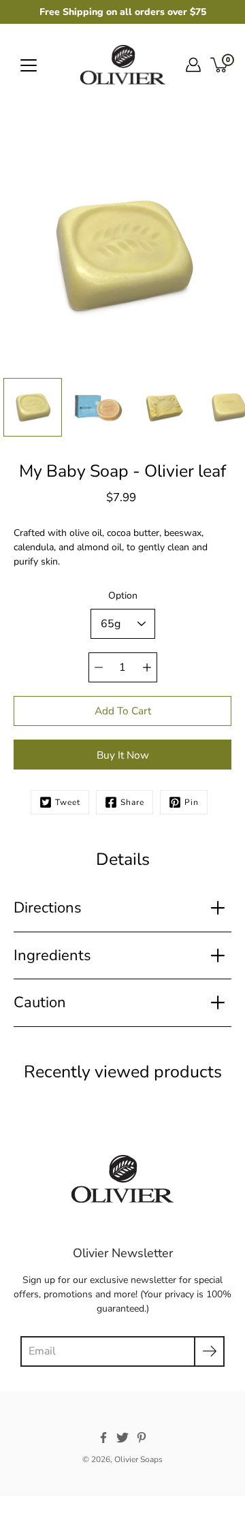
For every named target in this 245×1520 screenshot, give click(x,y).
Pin (191, 802)
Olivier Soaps (138, 1459)
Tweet (67, 802)
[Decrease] (98, 667)
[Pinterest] (141, 1437)
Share (132, 802)
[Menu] (29, 65)
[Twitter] (122, 1437)
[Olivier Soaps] (122, 65)
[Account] (193, 65)
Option (122, 595)
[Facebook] (103, 1437)
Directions (48, 908)
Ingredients (52, 955)
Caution (40, 1002)
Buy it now (123, 755)
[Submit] (209, 1351)
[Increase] (147, 667)
